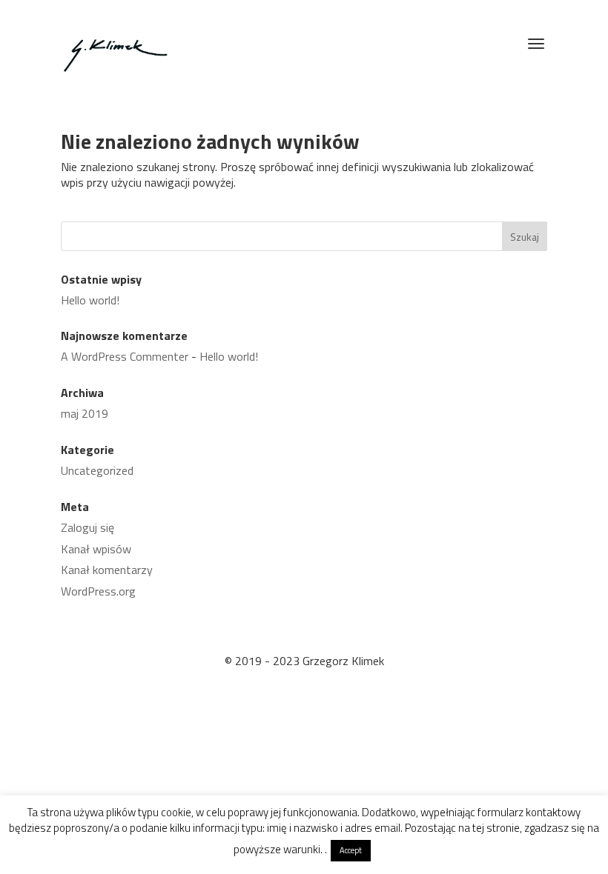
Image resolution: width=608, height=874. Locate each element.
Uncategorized (97, 470)
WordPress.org (98, 591)
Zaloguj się (87, 527)
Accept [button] (351, 850)
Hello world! (90, 300)
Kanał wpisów (96, 549)
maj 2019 (84, 413)
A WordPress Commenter (124, 356)
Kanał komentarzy (107, 569)
